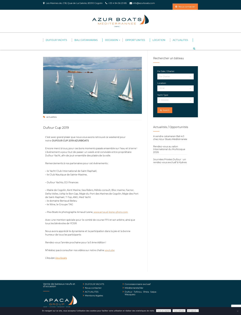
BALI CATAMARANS (86, 40)
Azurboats (61, 258)
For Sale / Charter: (166, 71)
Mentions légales (94, 295)
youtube (110, 250)
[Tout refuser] (237, 311)
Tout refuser (179, 311)
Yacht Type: (162, 95)
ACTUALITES (180, 40)
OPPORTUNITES (135, 40)
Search (165, 110)
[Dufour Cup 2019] (92, 85)
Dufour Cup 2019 (56, 128)
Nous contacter (187, 6)
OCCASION (111, 40)
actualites (51, 117)
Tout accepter (163, 311)
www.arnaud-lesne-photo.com (111, 212)
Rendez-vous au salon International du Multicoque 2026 (169, 149)
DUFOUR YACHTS (56, 40)
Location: (161, 83)
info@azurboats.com (144, 3)
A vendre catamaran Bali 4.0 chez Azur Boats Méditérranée (170, 138)
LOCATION (158, 40)
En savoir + (193, 311)
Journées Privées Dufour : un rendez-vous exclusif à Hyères (170, 161)
